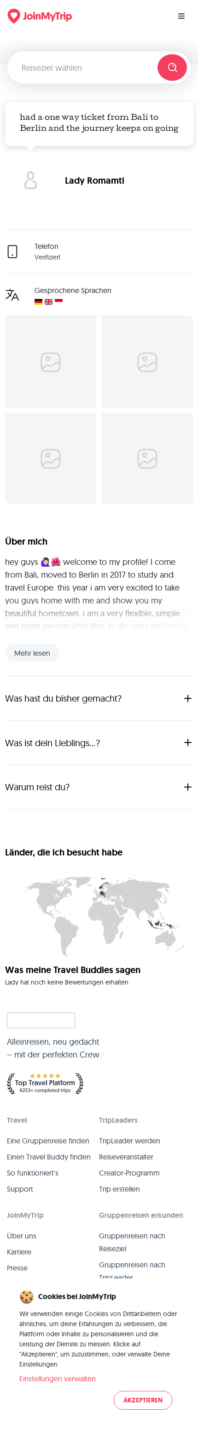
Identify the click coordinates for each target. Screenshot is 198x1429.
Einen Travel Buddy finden (49, 1156)
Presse (17, 1267)
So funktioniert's (32, 1172)
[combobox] (86, 67)
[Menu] (181, 16)
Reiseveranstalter (126, 1156)
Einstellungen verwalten (57, 1378)
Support (20, 1188)
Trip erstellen (119, 1188)
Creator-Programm (129, 1172)
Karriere (19, 1251)
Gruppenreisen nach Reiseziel (132, 1242)
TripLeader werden (129, 1140)
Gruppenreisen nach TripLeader (132, 1271)
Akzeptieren (143, 1400)
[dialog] (99, 1350)
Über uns (21, 1235)
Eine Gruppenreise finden (48, 1140)
